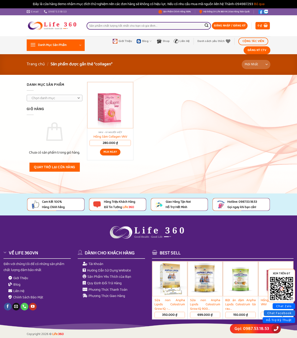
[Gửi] (206, 26)
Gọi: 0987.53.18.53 (252, 328)
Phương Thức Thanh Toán (107, 290)
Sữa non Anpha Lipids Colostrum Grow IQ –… (170, 304)
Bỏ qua (259, 4)
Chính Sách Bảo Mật (28, 297)
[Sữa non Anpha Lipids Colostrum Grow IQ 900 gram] (205, 279)
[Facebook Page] (260, 11)
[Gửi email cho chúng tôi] (16, 307)
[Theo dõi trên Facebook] (8, 307)
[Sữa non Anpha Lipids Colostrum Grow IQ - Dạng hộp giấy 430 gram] (169, 279)
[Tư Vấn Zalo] (265, 11)
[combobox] (54, 98)
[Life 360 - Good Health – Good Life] (53, 25)
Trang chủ (36, 64)
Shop (166, 41)
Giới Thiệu (125, 41)
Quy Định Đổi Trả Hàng (104, 283)
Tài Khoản (95, 264)
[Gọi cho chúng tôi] (24, 307)
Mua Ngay (110, 152)
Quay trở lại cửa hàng (54, 167)
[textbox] (53, 98)
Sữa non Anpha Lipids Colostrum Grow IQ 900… (205, 304)
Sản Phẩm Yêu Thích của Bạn (109, 277)
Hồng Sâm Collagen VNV (110, 137)
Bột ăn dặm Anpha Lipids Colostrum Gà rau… (240, 304)
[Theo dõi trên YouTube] (33, 307)
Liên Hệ (185, 41)
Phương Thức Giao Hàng (106, 296)
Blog (145, 41)
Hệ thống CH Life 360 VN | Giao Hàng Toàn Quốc (226, 11)
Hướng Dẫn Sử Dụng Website (109, 270)
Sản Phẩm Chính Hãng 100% (177, 11)
